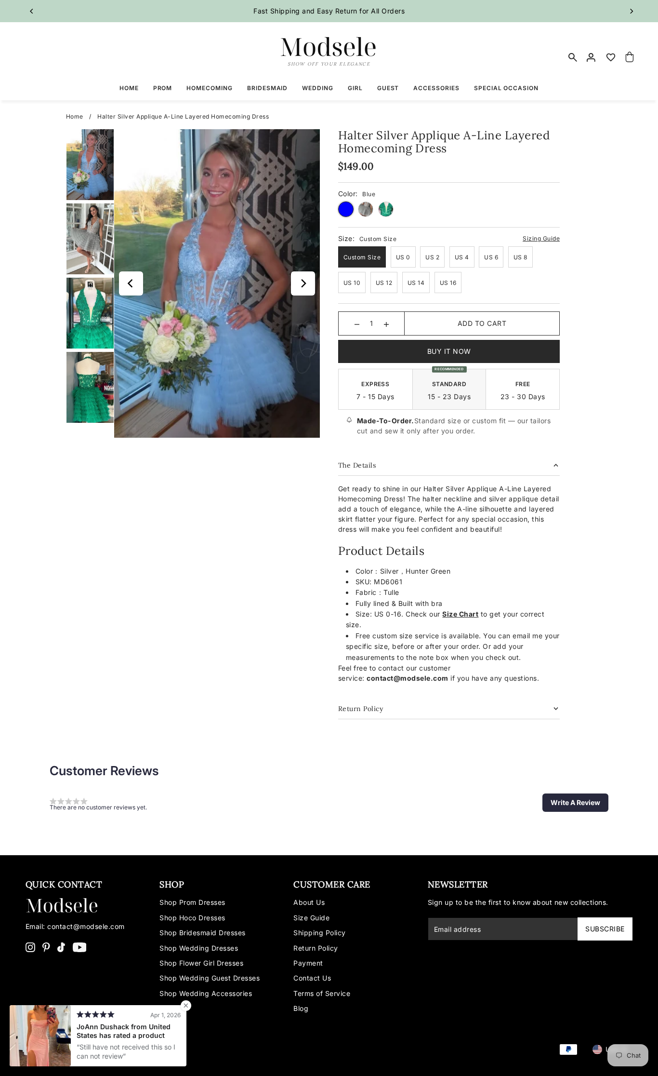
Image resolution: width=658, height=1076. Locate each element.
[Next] (631, 11)
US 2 (432, 257)
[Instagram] (30, 947)
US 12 (384, 282)
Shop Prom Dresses (192, 902)
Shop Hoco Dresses (192, 918)
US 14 (416, 282)
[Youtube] (80, 947)
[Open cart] (630, 57)
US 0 (403, 257)
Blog (300, 1008)
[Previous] (32, 11)
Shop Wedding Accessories (205, 993)
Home (74, 116)
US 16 (448, 282)
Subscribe (605, 929)
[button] (575, 803)
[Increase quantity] (386, 323)
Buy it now (449, 351)
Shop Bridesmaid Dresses (202, 932)
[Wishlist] (610, 57)
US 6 (491, 257)
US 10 (352, 282)
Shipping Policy (319, 932)
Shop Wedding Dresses (198, 948)
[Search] (572, 57)
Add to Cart (482, 323)
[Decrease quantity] (357, 323)
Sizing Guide (541, 238)
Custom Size (362, 257)
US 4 (462, 257)
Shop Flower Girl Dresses (201, 963)
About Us (309, 902)
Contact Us (312, 978)
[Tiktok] (61, 947)
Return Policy (315, 948)
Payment (308, 963)
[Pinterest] (46, 947)
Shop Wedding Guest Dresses (209, 978)
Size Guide (311, 918)
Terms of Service (321, 993)
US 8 (520, 257)
